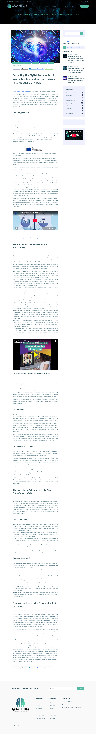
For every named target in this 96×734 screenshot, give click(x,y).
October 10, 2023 (74, 66)
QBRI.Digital (67, 731)
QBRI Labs (52, 705)
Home (18, 14)
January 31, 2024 (74, 54)
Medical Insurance (70, 105)
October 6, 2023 (73, 76)
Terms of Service (41, 718)
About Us (47, 6)
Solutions (54, 6)
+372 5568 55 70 (27, 1)
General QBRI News (70, 100)
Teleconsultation (69, 113)
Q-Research (52, 702)
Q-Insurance (53, 715)
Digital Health (35, 62)
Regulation (51, 62)
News (61, 6)
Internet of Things (70, 103)
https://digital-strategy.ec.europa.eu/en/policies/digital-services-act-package (31, 238)
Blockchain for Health (26, 14)
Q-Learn (52, 711)
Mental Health (43, 62)
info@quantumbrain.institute (15, 1)
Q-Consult (52, 718)
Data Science (28, 62)
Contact (67, 6)
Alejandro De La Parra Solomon (21, 91)
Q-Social (52, 708)
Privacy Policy (40, 715)
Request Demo (84, 6)
